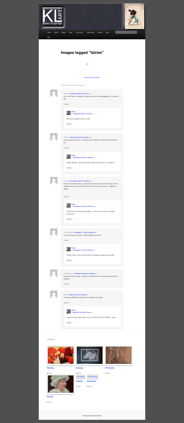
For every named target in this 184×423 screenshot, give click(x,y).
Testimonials (90, 32)
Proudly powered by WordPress (92, 416)
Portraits (50, 396)
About (56, 32)
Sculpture (79, 381)
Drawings (79, 368)
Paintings (50, 368)
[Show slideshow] (92, 77)
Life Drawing (109, 368)
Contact (100, 32)
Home (49, 32)
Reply (66, 104)
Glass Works (91, 381)
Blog (48, 37)
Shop (70, 32)
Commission (79, 32)
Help (107, 32)
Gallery (63, 32)
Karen (73, 112)
